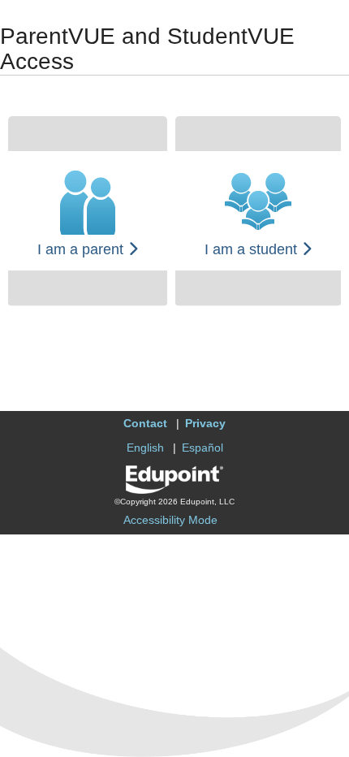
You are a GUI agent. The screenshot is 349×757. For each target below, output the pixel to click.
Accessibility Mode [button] (170, 519)
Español (202, 447)
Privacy (205, 423)
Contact (145, 423)
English (145, 447)
